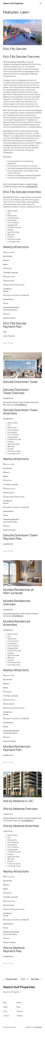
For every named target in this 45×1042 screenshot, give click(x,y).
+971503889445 (31, 186)
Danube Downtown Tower (20, 381)
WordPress (38, 1027)
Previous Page (10, 979)
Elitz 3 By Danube (14, 48)
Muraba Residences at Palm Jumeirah (18, 591)
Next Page (36, 979)
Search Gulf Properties (13, 3)
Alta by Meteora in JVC (18, 801)
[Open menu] (40, 3)
